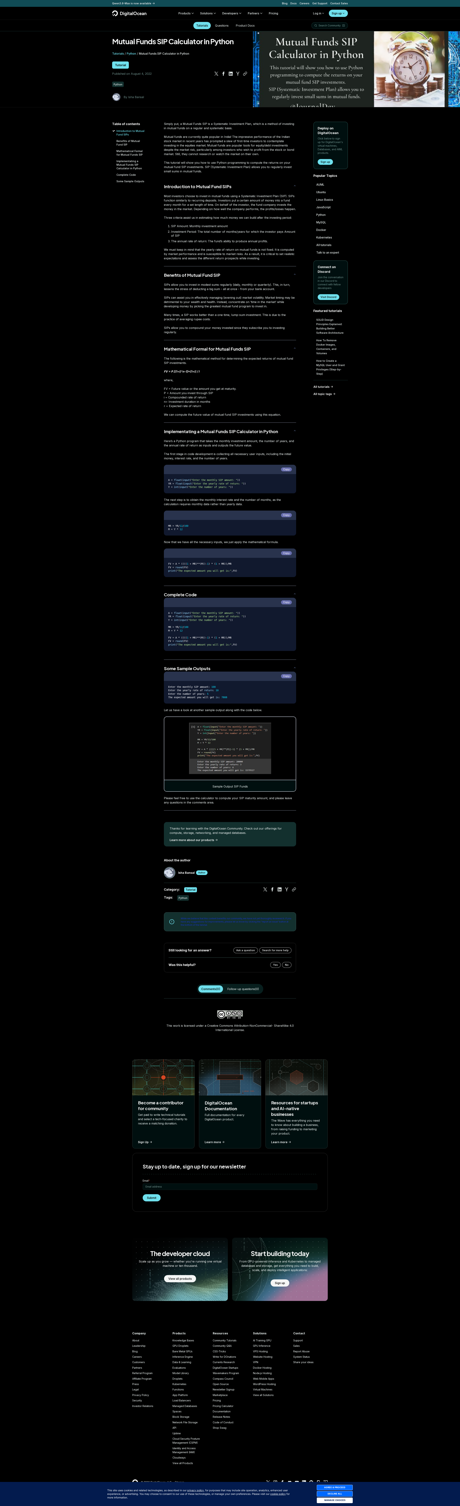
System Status (301, 1356)
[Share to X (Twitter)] (216, 74)
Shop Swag (219, 1427)
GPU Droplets (180, 1345)
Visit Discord (328, 297)
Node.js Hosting (262, 1373)
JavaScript (323, 207)
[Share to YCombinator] (238, 74)
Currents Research (224, 1362)
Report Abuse (301, 1351)
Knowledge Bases (183, 1340)
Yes (275, 964)
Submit (151, 1198)
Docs (293, 3)
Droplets (177, 1378)
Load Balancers (181, 1400)
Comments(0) (210, 989)
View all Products (182, 1463)
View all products (180, 1278)
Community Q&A (222, 1345)
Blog (285, 3)
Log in (317, 13)
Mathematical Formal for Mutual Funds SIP (207, 349)
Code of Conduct (223, 1422)
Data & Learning (181, 1362)
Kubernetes (324, 237)
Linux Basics (324, 199)
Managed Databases (184, 1406)
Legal (135, 1389)
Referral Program (142, 1373)
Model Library (180, 1373)
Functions (178, 1389)
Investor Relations (142, 1406)
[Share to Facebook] (223, 74)
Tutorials (202, 25)
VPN (255, 1362)
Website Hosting (262, 1356)
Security (137, 1400)
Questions (222, 25)
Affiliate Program (142, 1378)
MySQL (321, 222)
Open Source (221, 1384)
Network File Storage (185, 1422)
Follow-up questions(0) (243, 989)
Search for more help (275, 950)
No (287, 964)
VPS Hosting (260, 1351)
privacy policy (195, 1490)
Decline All (335, 1493)
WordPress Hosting (264, 1384)
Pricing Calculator (223, 1406)
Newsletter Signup (223, 1389)
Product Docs (245, 25)
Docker (321, 230)
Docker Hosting (262, 1367)
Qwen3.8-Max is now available (131, 3)
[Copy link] (245, 74)
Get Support (319, 3)
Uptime (176, 1433)
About (135, 1340)
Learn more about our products (192, 840)
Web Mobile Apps (263, 1378)
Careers (304, 3)
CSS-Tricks (219, 1351)
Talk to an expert (327, 252)
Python (131, 53)
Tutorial (120, 65)
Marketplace (220, 1395)
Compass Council (223, 1378)
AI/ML (320, 184)
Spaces (176, 1411)
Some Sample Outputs (130, 181)
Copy (286, 469)
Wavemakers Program (226, 1373)
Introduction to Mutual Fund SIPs (197, 186)
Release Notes (221, 1416)
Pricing (217, 1400)
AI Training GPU (262, 1340)
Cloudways (179, 1457)
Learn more (213, 1142)
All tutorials (323, 245)
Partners (137, 1367)
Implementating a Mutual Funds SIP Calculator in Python (129, 165)
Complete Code (126, 174)
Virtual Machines (262, 1389)
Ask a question (245, 950)
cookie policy (278, 1493)
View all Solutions (263, 1395)
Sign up (337, 13)
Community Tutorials (224, 1340)
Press (135, 1384)
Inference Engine (182, 1356)
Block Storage (180, 1416)
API (174, 1427)
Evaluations (179, 1367)
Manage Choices (334, 1500)
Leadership (139, 1345)
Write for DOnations (224, 1356)
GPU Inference (261, 1345)
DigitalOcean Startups (225, 1367)
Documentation (222, 1411)
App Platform (180, 1395)
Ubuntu (321, 192)
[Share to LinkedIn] (231, 74)
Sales (296, 1345)
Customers (138, 1362)
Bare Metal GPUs (182, 1351)
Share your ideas (303, 1362)
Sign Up (143, 1142)
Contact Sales (339, 3)
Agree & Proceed (334, 1487)
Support (298, 1340)
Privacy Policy (140, 1395)
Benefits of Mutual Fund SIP (192, 275)
